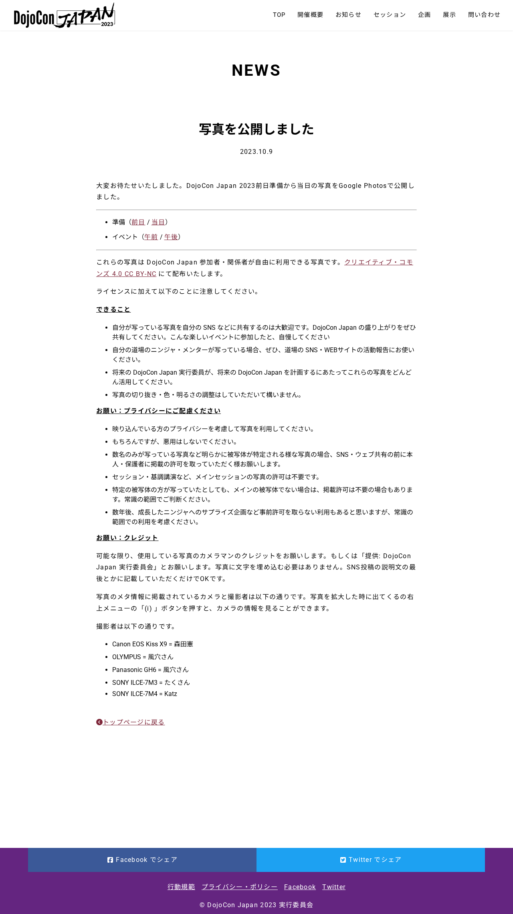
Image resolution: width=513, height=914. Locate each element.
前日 (138, 222)
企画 (424, 14)
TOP (279, 14)
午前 (151, 237)
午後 (171, 237)
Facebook (300, 887)
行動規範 (181, 887)
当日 (158, 222)
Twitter (333, 887)
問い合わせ (484, 14)
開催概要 (310, 14)
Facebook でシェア (147, 860)
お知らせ (348, 14)
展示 (449, 14)
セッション (390, 14)
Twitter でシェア (375, 860)
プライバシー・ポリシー (240, 887)
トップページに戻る (134, 722)
